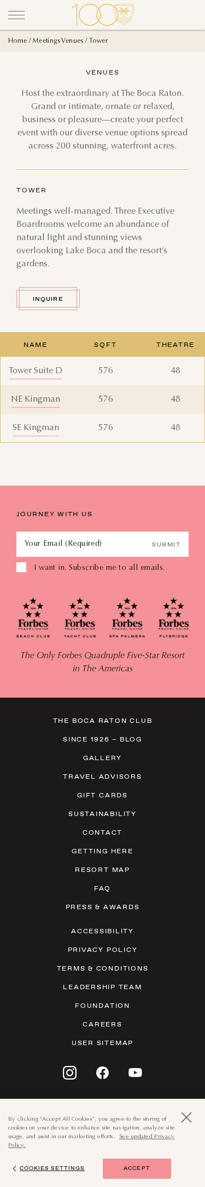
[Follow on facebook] (102, 1073)
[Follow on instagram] (70, 1073)
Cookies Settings (52, 1168)
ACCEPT (137, 1168)
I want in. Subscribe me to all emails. (99, 568)
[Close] (16, 15)
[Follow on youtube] (135, 1072)
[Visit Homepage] (103, 15)
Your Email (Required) (63, 544)
